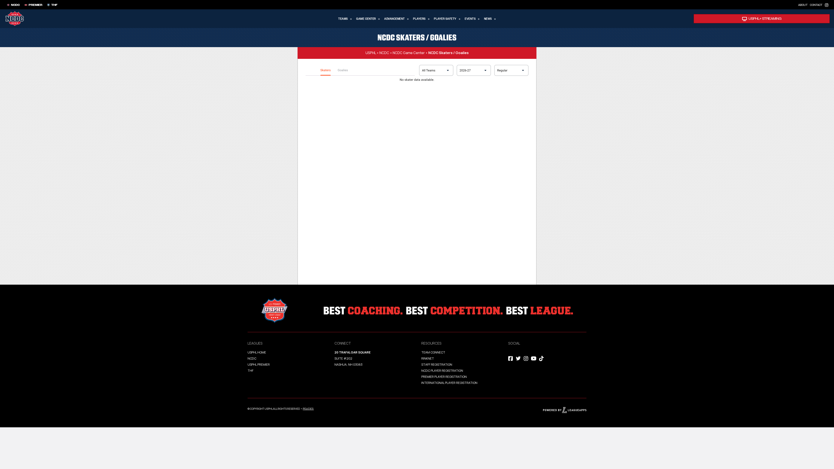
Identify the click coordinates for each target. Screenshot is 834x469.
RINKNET (427, 358)
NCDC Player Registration (442, 370)
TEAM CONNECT (433, 352)
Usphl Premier (259, 364)
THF (250, 370)
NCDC (384, 52)
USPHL (371, 52)
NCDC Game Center (409, 52)
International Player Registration (449, 383)
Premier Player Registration (444, 377)
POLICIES (308, 409)
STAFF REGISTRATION (436, 364)
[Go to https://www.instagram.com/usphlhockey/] (827, 4)
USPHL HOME (257, 352)
